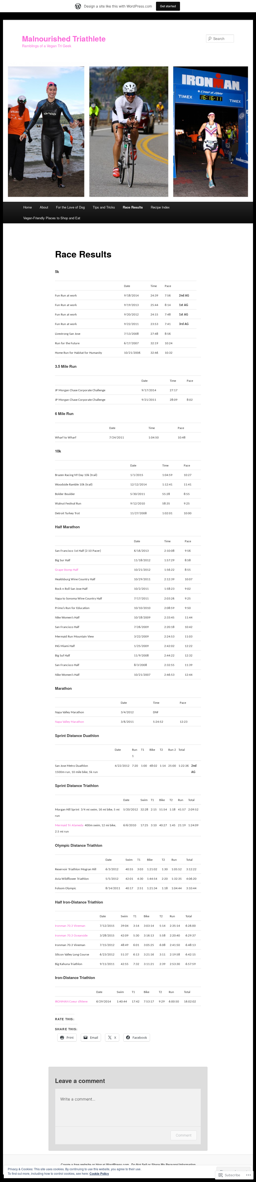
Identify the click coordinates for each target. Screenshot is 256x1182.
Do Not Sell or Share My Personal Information (163, 1164)
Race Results (133, 207)
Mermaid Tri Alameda (69, 825)
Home (27, 207)
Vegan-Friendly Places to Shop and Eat (51, 218)
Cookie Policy (99, 1173)
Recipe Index (160, 207)
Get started (168, 6)
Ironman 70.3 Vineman (70, 926)
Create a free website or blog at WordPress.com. (95, 1164)
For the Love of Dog (70, 207)
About (44, 207)
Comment (184, 1135)
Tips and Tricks (104, 207)
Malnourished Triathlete (64, 38)
